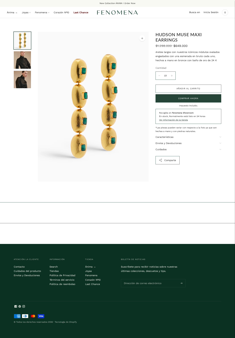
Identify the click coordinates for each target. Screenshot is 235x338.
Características (164, 137)
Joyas (25, 12)
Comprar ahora (188, 98)
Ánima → (12, 12)
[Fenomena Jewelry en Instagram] (23, 306)
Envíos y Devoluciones (168, 143)
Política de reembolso (62, 284)
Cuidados (161, 149)
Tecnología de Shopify (66, 322)
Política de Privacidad (62, 275)
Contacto (19, 266)
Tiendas (54, 271)
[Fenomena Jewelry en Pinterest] (19, 306)
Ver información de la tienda (173, 120)
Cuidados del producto (27, 271)
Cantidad (161, 67)
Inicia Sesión (211, 12)
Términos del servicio (62, 279)
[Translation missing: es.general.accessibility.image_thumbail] (22, 40)
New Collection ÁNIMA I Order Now (117, 3)
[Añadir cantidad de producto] (159, 75)
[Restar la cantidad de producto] (171, 75)
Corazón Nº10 (61, 12)
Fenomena (41, 12)
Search (54, 266)
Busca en (194, 12)
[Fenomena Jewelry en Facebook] (15, 306)
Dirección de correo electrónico (140, 279)
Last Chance (80, 12)
